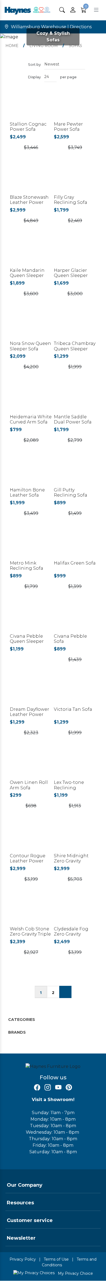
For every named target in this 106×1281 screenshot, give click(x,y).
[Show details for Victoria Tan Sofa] (75, 692)
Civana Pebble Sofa (70, 639)
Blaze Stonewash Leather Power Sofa (29, 202)
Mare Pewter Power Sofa (68, 126)
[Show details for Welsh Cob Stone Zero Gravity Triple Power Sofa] (31, 911)
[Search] (62, 10)
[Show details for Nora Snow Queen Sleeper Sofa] (31, 326)
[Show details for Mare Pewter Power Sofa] (75, 106)
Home (11, 45)
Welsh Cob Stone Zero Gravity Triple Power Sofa (30, 934)
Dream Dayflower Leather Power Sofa (29, 714)
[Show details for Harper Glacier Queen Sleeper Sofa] (75, 253)
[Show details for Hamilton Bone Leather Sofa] (31, 472)
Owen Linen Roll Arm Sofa (29, 785)
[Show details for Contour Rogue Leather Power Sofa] (31, 838)
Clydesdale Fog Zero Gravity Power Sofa (71, 934)
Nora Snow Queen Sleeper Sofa (30, 346)
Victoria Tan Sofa (73, 709)
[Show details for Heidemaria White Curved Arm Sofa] (31, 399)
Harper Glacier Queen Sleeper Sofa (71, 275)
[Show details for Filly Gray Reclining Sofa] (75, 180)
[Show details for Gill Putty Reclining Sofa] (75, 472)
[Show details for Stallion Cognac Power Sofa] (31, 106)
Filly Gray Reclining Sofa (70, 200)
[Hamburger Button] (96, 9)
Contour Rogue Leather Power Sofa (27, 861)
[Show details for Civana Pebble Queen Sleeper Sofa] (31, 619)
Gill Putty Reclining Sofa (70, 492)
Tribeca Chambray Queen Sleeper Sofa (74, 348)
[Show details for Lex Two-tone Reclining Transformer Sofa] (75, 765)
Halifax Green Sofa (75, 563)
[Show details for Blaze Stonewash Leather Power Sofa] (31, 180)
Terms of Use (56, 1259)
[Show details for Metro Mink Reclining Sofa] (31, 545)
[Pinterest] (69, 1087)
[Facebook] (37, 1087)
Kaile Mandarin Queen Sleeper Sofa (27, 275)
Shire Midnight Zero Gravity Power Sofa (71, 861)
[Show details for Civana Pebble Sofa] (75, 619)
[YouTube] (58, 1087)
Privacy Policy (23, 1259)
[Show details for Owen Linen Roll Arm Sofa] (31, 765)
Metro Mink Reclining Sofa (26, 565)
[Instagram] (48, 1087)
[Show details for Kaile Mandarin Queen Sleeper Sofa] (31, 253)
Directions (81, 26)
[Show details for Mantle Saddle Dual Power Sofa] (75, 399)
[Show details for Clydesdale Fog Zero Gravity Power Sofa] (75, 911)
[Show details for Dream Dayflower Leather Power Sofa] (31, 692)
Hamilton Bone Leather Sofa (27, 492)
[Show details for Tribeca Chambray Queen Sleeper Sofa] (75, 326)
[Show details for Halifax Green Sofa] (75, 545)
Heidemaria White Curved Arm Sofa (31, 419)
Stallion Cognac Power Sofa (28, 126)
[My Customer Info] (72, 10)
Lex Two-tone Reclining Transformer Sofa (73, 787)
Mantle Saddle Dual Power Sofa (73, 419)
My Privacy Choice (75, 1273)
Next (65, 992)
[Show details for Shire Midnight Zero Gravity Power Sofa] (75, 838)
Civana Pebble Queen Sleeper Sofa (27, 641)
